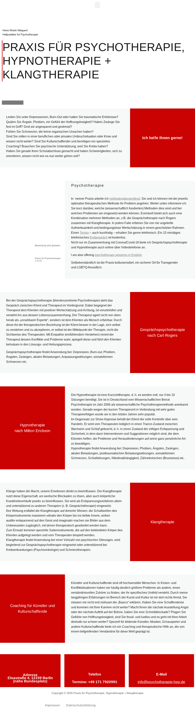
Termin (84, 232)
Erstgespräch (99, 237)
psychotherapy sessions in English (118, 255)
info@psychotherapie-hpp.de (161, 682)
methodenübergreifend (124, 198)
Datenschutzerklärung (81, 705)
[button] (97, 5)
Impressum (52, 705)
